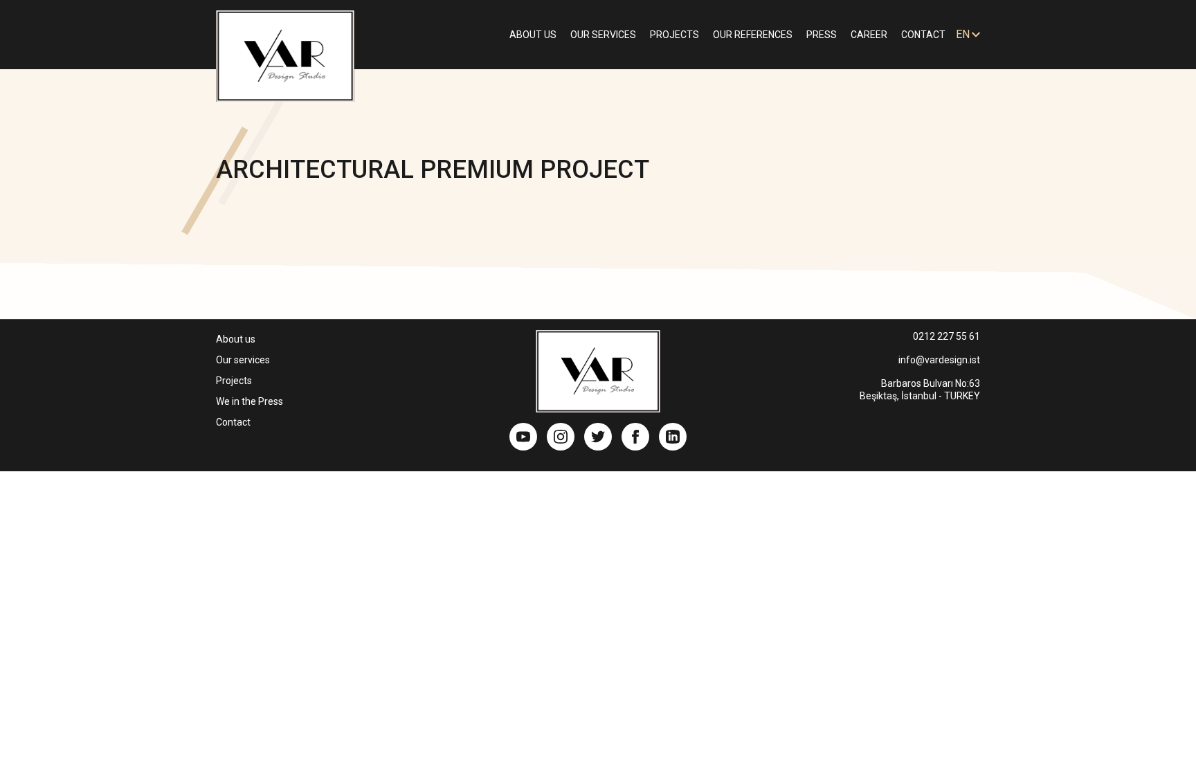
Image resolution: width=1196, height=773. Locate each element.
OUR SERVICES (603, 34)
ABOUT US (532, 34)
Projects (234, 380)
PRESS (821, 34)
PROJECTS (674, 34)
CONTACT (923, 34)
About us (235, 339)
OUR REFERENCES (752, 34)
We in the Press (249, 401)
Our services (243, 359)
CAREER (869, 34)
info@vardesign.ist (939, 359)
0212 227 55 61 (946, 336)
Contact (233, 422)
